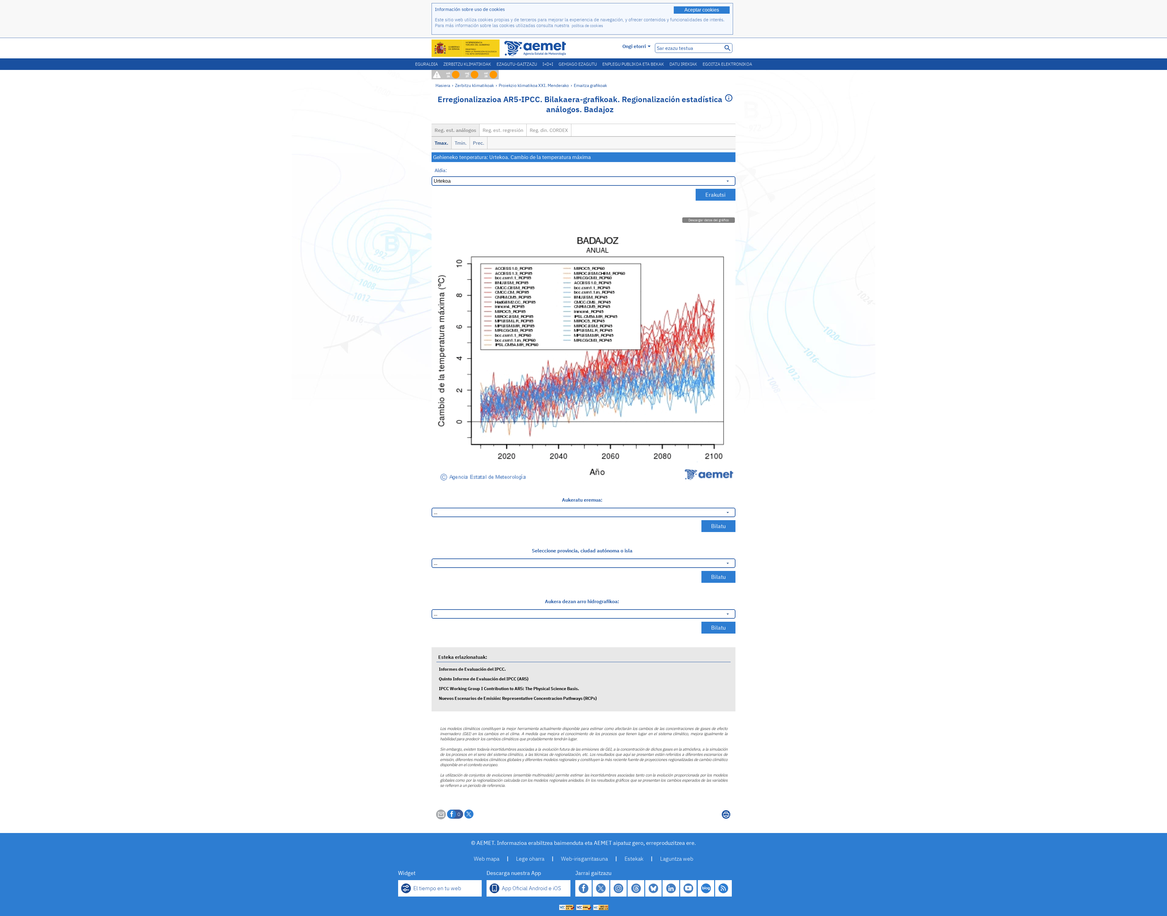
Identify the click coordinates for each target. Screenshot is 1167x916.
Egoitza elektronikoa (727, 64)
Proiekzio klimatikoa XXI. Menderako (534, 85)
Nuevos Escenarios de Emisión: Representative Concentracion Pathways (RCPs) (518, 698)
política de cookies (587, 25)
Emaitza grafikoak (590, 85)
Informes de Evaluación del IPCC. (472, 669)
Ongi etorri (634, 46)
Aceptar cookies (701, 9)
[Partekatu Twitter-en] (468, 814)
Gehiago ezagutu (578, 64)
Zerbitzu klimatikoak (467, 64)
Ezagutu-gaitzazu (517, 64)
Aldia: (441, 170)
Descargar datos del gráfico (708, 220)
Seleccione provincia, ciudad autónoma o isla (582, 551)
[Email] (441, 817)
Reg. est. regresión (503, 130)
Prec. (478, 143)
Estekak (634, 858)
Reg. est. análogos (455, 130)
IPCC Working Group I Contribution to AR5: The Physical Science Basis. (509, 688)
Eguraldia (426, 64)
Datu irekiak (683, 64)
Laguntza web (676, 858)
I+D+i (547, 64)
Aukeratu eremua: (582, 500)
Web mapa (486, 858)
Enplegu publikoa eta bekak (633, 64)
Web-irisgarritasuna (584, 858)
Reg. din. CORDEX (549, 130)
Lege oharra (530, 858)
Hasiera (442, 85)
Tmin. (460, 143)
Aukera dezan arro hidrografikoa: (582, 601)
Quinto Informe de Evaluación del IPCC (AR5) (483, 679)
